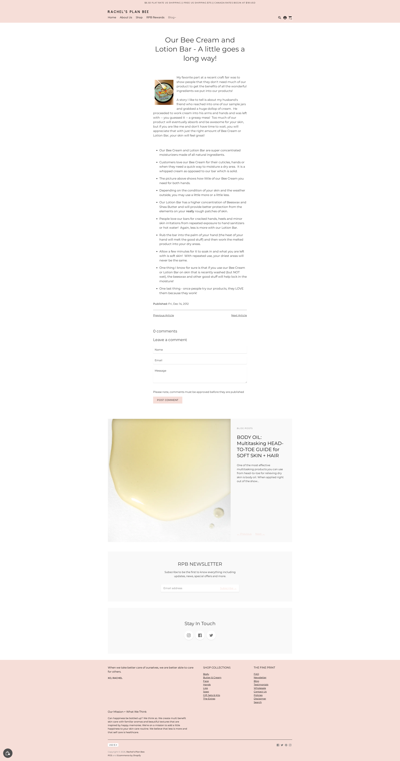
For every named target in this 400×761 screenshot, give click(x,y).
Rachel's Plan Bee (135, 752)
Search (258, 702)
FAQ (256, 674)
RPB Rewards (155, 17)
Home (112, 17)
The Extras (209, 698)
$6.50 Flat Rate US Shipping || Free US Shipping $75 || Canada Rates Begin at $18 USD (200, 2)
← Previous (244, 533)
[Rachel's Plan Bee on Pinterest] (286, 744)
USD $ (112, 745)
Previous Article (163, 315)
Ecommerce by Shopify (129, 755)
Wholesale (260, 688)
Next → (260, 533)
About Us (126, 17)
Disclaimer (260, 698)
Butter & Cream (212, 677)
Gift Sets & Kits (211, 695)
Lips (205, 688)
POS (110, 755)
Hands (207, 684)
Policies (258, 695)
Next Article (239, 315)
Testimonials (261, 684)
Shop (139, 17)
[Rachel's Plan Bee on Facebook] (278, 744)
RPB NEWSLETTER (200, 564)
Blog (171, 17)
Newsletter (260, 677)
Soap (206, 691)
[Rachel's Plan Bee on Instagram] (290, 744)
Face (206, 681)
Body (206, 674)
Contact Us (260, 691)
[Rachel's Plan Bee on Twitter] (282, 744)
